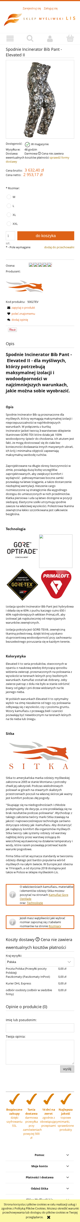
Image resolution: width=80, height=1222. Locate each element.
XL (14, 215)
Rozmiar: (13, 188)
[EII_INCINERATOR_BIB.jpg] (40, 99)
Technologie (35, 903)
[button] (10, 38)
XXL (15, 224)
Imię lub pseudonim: (21, 1020)
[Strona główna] (40, 19)
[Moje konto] (50, 38)
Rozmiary (55, 926)
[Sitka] (29, 286)
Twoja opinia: (16, 1036)
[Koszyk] (70, 38)
